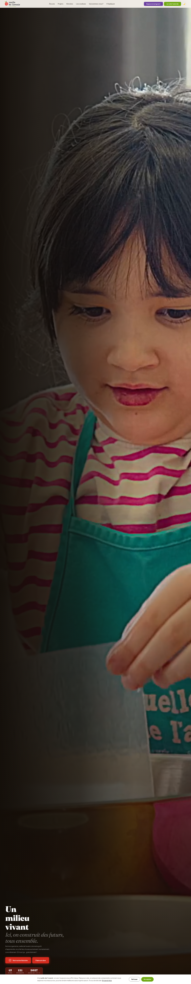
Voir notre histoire (20, 960)
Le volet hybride (172, 4)
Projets (60, 4)
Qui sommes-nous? (96, 4)
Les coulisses (81, 4)
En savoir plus (107, 980)
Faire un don (41, 960)
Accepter (147, 979)
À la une (52, 4)
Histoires (69, 4)
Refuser (134, 979)
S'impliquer (110, 4)
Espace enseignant (153, 4)
